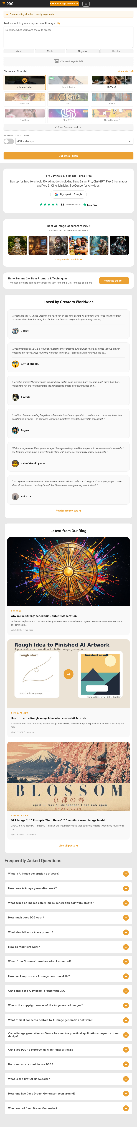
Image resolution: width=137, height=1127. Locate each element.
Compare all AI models (67, 259)
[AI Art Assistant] (58, 23)
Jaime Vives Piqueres (33, 463)
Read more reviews (67, 510)
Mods (50, 51)
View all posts (67, 845)
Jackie (25, 330)
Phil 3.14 (26, 496)
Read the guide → (114, 280)
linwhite (25, 397)
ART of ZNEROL (30, 364)
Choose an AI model (15, 71)
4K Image (8, 136)
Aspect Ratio (22, 136)
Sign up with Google (70, 194)
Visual (19, 51)
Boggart (25, 430)
